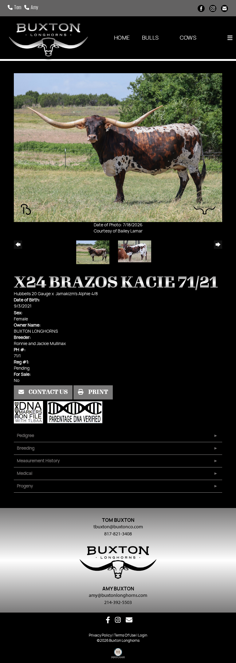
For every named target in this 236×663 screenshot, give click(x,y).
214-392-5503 (118, 602)
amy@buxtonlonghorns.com (118, 595)
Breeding (25, 448)
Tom (17, 8)
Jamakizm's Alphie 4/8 (77, 294)
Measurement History (38, 461)
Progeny (25, 486)
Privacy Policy (100, 635)
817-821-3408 (118, 533)
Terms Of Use (125, 635)
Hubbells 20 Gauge (32, 294)
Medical (24, 473)
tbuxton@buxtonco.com (118, 526)
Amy (34, 8)
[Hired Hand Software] (118, 654)
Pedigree (25, 436)
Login (142, 635)
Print (97, 392)
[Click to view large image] (118, 147)
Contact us (48, 392)
